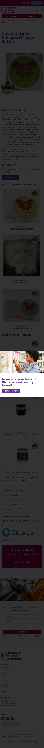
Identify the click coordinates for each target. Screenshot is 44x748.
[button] (41, 353)
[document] (22, 374)
